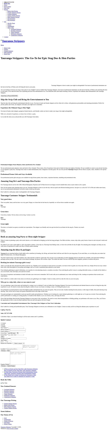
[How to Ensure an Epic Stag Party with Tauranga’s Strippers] (21, 369)
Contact (6, 37)
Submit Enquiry (11, 366)
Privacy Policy (8, 424)
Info (5, 21)
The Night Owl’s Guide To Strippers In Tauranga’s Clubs (19, 376)
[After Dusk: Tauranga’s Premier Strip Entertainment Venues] (20, 372)
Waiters (6, 49)
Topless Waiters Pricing (13, 15)
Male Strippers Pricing (13, 17)
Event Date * (4, 333)
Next (2, 336)
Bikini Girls (7, 48)
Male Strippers (8, 52)
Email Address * (5, 331)
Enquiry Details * (5, 364)
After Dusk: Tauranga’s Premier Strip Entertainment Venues (20, 373)
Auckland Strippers (16, 29)
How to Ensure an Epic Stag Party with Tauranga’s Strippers (20, 370)
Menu (2, 45)
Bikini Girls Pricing (12, 11)
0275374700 (9, 2)
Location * (3, 349)
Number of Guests (5, 338)
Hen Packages (11, 20)
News (5, 5)
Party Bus (6, 8)
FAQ (5, 418)
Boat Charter (7, 6)
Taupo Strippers (15, 32)
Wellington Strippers (16, 34)
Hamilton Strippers (16, 31)
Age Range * (4, 340)
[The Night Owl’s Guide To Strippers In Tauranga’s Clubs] (20, 375)
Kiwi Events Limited (12, 428)
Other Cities (10, 28)
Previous (3, 350)
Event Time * (4, 335)
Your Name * (4, 327)
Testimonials (10, 26)
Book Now (7, 54)
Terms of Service (8, 421)
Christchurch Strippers (17, 35)
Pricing (6, 9)
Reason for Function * (7, 343)
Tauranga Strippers (9, 392)
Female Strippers (8, 51)
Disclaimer (7, 422)
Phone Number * (5, 329)
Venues (9, 24)
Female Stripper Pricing (10, 403)
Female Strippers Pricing (14, 12)
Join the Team (11, 23)
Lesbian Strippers (12, 14)
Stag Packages (11, 18)
